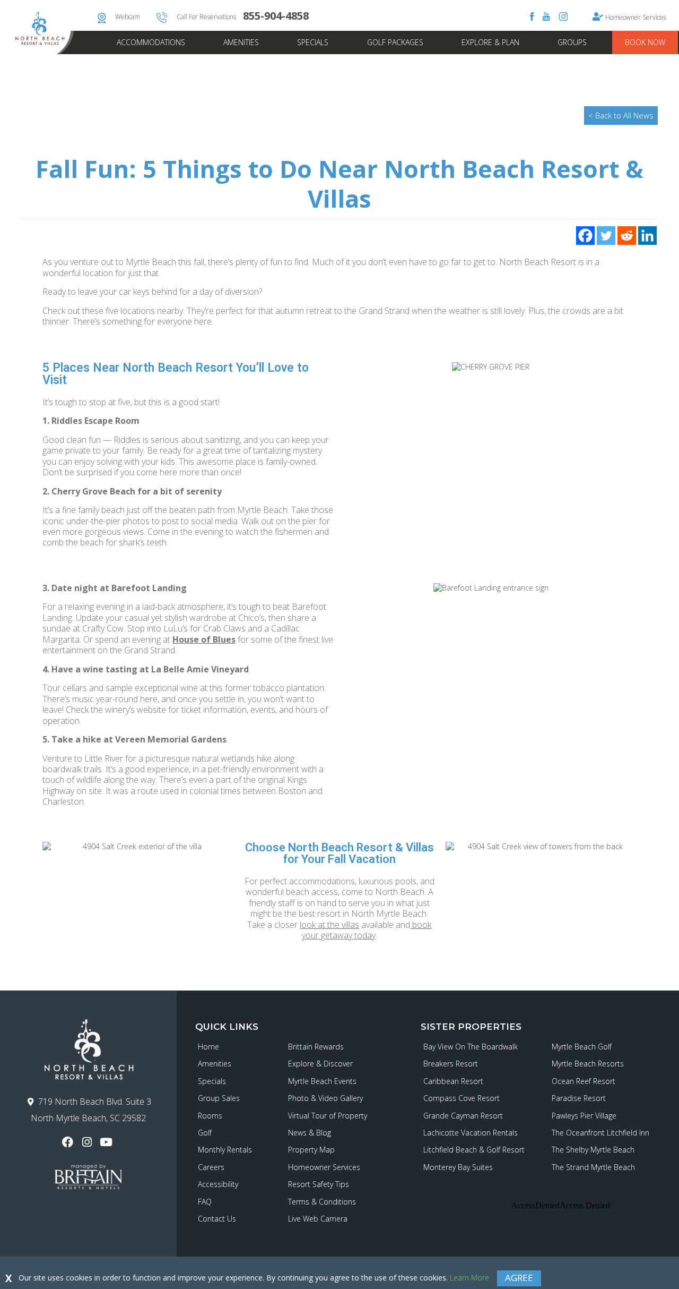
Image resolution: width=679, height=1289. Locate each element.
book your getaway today (367, 930)
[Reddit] (626, 235)
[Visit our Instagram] (88, 1142)
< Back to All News (621, 115)
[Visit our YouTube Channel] (107, 1142)
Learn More (469, 1278)
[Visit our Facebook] (69, 1142)
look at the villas (329, 925)
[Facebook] (585, 235)
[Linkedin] (647, 235)
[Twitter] (606, 235)
